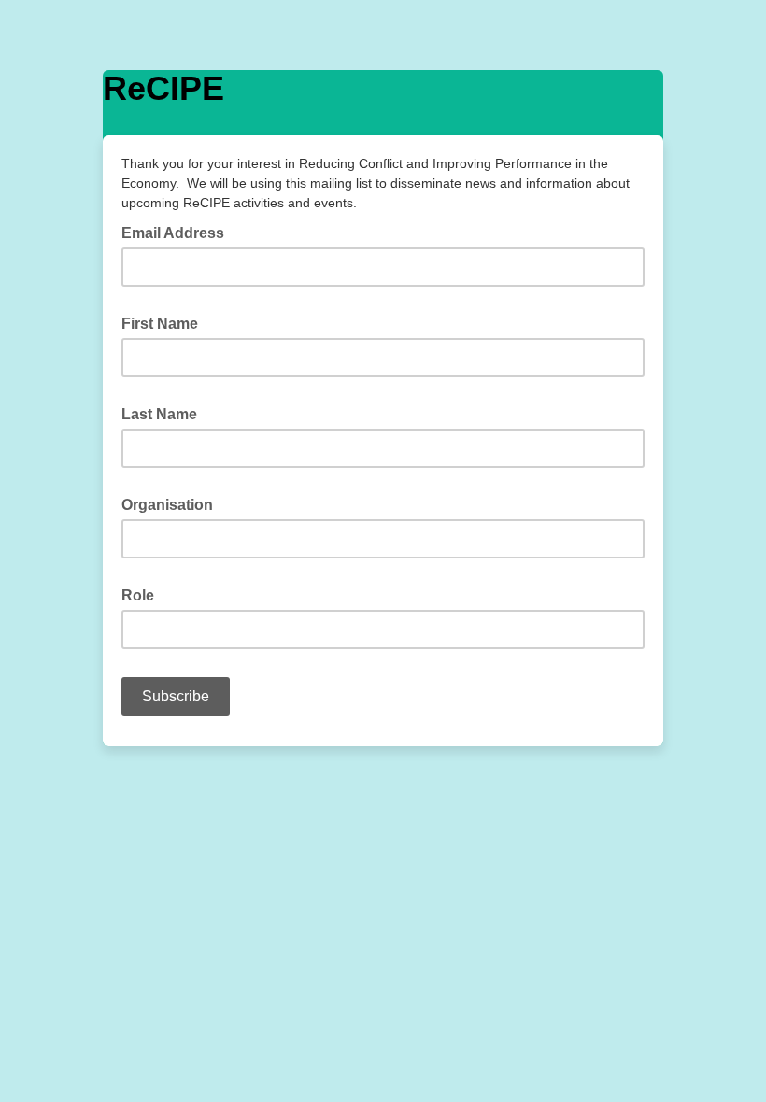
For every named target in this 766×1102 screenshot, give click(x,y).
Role (143, 594)
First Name (165, 322)
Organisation (172, 503)
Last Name (164, 413)
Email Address (178, 231)
